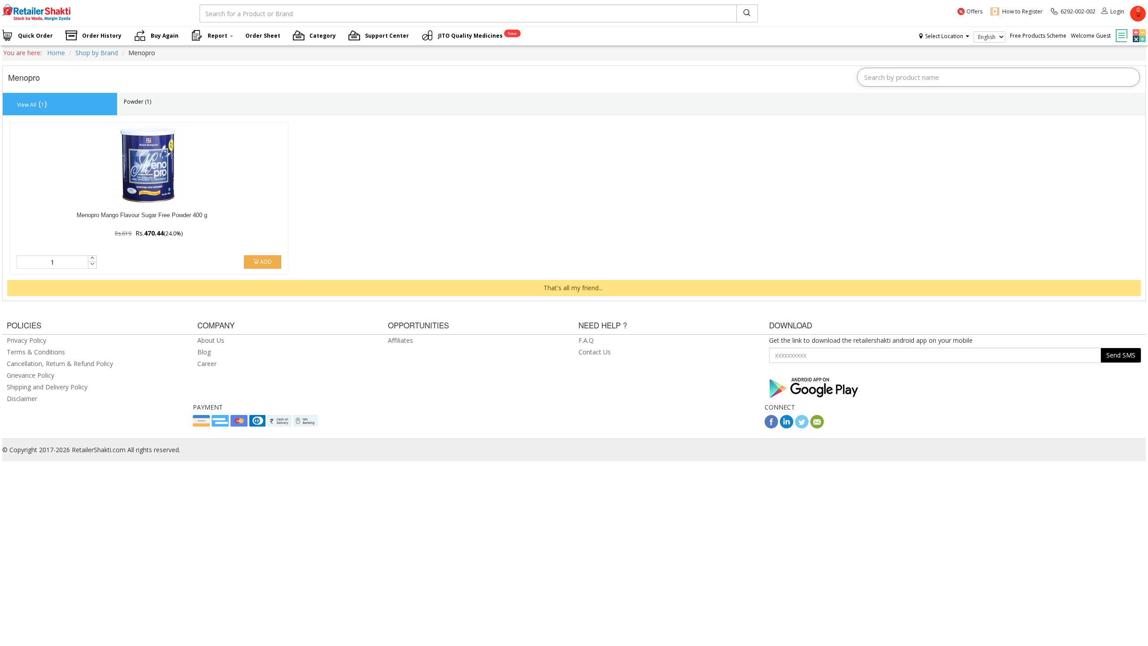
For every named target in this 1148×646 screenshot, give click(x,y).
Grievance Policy (30, 375)
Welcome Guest (1091, 35)
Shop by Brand (96, 52)
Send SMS (1120, 355)
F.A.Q (586, 340)
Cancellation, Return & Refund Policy (60, 363)
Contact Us (594, 352)
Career (207, 363)
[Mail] (817, 426)
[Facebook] (771, 426)
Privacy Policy (26, 340)
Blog (204, 352)
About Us (210, 340)
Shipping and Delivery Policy (47, 387)
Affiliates (400, 340)
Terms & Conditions (36, 352)
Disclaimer (22, 398)
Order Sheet (262, 35)
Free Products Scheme (1038, 35)
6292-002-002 (1078, 11)
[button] (1138, 29)
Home (56, 52)
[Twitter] (802, 426)
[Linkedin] (786, 426)
